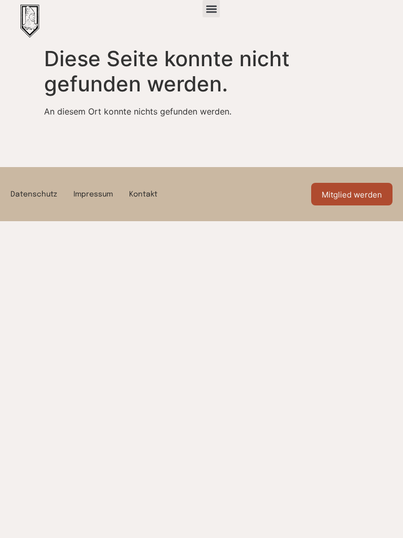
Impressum (93, 194)
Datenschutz (33, 194)
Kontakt (143, 194)
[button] (211, 8)
